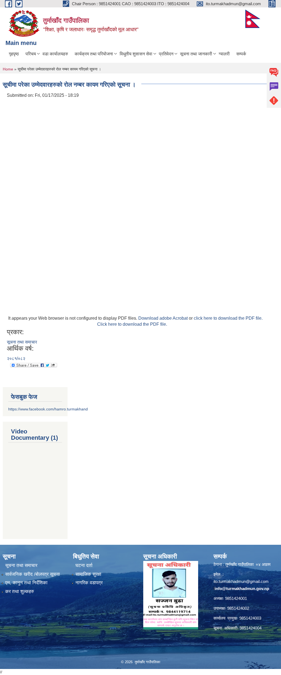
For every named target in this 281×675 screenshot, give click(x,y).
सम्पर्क (241, 54)
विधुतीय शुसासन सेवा (136, 54)
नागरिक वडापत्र (89, 582)
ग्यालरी (224, 54)
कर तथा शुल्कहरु (19, 591)
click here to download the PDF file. (228, 318)
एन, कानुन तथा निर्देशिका (26, 582)
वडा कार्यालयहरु (55, 54)
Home (8, 69)
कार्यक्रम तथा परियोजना (94, 54)
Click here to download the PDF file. (132, 324)
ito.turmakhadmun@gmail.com (241, 581)
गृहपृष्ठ (14, 54)
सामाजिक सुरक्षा (88, 574)
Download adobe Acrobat (163, 318)
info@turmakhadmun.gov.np (242, 588)
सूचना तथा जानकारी (196, 54)
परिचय (31, 54)
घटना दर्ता (83, 565)
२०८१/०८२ (16, 358)
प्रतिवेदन (166, 54)
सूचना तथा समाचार (22, 342)
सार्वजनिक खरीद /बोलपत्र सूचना (32, 574)
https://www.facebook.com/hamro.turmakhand (48, 409)
